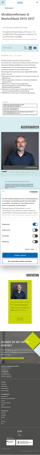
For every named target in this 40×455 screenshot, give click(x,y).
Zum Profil (20, 318)
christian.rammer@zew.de (20, 307)
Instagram (3, 415)
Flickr (2, 423)
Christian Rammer (32, 167)
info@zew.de (4, 369)
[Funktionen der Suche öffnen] (37, 3)
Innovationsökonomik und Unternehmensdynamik (14, 105)
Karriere (3, 400)
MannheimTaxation (6, 407)
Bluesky (3, 417)
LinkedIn (3, 413)
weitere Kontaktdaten (6, 376)
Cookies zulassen (20, 255)
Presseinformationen (6, 374)
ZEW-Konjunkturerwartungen (8, 398)
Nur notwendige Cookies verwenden (20, 261)
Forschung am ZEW (5, 402)
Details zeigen (29, 249)
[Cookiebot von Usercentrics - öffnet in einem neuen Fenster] (30, 192)
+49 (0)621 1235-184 (18, 310)
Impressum (4, 384)
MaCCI (2, 405)
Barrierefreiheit (4, 388)
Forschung (9, 8)
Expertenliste (4, 396)
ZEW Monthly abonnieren (13, 358)
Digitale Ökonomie (11, 109)
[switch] (35, 230)
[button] (4, 171)
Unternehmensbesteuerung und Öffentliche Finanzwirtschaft (19, 112)
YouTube (3, 421)
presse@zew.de (5, 373)
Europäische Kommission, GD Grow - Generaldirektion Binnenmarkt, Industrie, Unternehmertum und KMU (20, 34)
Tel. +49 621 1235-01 (6, 368)
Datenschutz (4, 386)
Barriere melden (5, 390)
